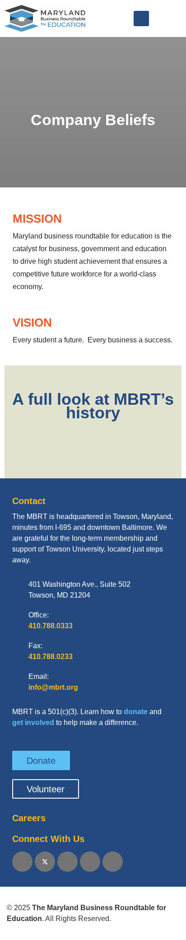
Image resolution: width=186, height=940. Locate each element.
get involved (33, 722)
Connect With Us (48, 839)
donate (136, 712)
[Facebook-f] (22, 861)
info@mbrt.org (53, 687)
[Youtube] (90, 861)
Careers (29, 818)
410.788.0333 (50, 626)
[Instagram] (112, 861)
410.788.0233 (50, 656)
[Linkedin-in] (67, 861)
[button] (141, 18)
